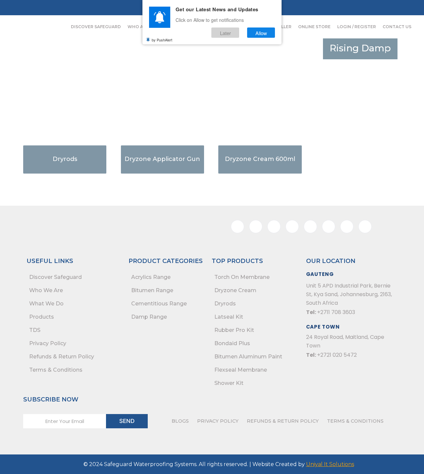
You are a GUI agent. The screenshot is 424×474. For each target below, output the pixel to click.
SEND (126, 421)
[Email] (335, 8)
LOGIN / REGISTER (356, 26)
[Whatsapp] (307, 8)
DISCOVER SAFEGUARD (96, 26)
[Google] (365, 226)
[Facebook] (348, 8)
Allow (261, 32)
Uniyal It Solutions (330, 464)
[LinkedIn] (375, 8)
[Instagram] (362, 8)
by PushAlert (162, 39)
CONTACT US (397, 26)
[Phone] (321, 8)
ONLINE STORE (314, 26)
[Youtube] (389, 8)
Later (225, 32)
